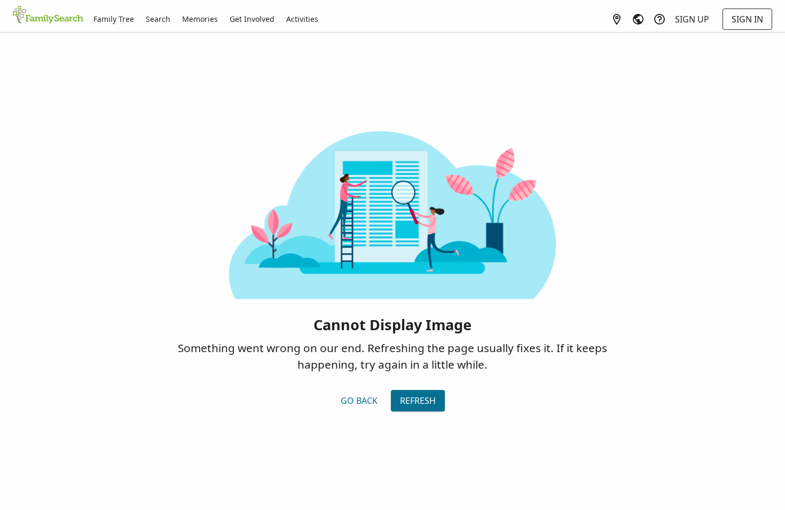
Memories (200, 19)
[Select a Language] (638, 19)
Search (158, 19)
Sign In (747, 19)
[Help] (659, 19)
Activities (302, 19)
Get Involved (252, 19)
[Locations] (616, 19)
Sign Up (692, 19)
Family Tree (113, 19)
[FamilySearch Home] (48, 15)
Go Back (359, 401)
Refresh (418, 401)
